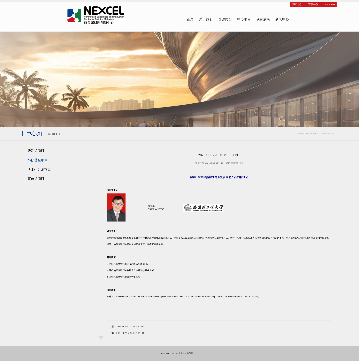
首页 (307, 134)
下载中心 (313, 4)
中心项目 (314, 134)
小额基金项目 (325, 134)
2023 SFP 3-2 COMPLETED (130, 326)
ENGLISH (330, 4)
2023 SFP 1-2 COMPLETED (130, 333)
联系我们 (296, 4)
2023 (333, 134)
